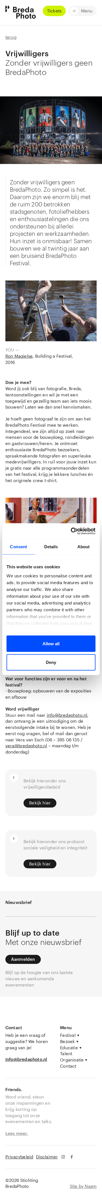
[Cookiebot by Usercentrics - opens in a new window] (71, 531)
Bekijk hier (40, 802)
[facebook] (72, 1157)
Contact (68, 1066)
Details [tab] (51, 546)
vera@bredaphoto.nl (26, 745)
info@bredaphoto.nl (67, 715)
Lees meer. (16, 1133)
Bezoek (67, 1041)
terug (10, 37)
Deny (51, 662)
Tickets (54, 10)
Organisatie (72, 1059)
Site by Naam (83, 1186)
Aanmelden (23, 959)
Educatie (69, 1047)
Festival (68, 1035)
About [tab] (83, 546)
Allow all (51, 643)
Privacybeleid (19, 1156)
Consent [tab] (18, 546)
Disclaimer (47, 1156)
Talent (66, 1053)
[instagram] (63, 1157)
